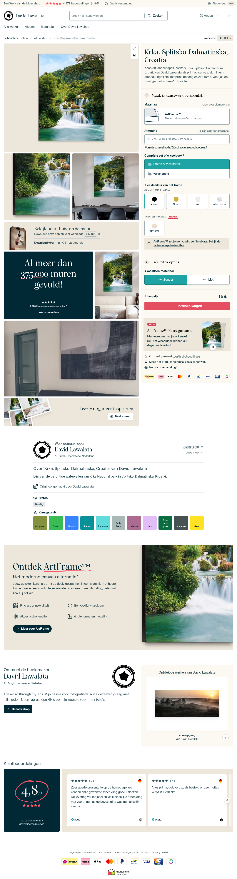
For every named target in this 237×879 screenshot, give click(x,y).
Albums (30, 27)
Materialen (48, 27)
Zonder (168, 280)
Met (210, 280)
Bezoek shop (191, 447)
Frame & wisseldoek (167, 164)
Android (78, 243)
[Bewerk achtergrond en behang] (134, 55)
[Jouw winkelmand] (229, 15)
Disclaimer (105, 852)
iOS (63, 243)
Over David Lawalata (75, 27)
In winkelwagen (190, 306)
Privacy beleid (160, 852)
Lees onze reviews (48, 312)
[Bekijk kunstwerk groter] (134, 48)
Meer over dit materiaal (216, 104)
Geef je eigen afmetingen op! (177, 147)
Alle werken (11, 27)
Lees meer (193, 452)
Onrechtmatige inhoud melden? (132, 852)
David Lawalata (30, 15)
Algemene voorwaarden (82, 852)
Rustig (39, 504)
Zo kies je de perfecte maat (214, 131)
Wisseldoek (161, 174)
